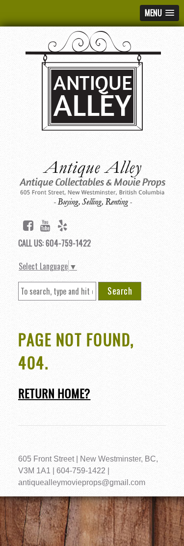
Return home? (54, 393)
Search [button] (119, 290)
